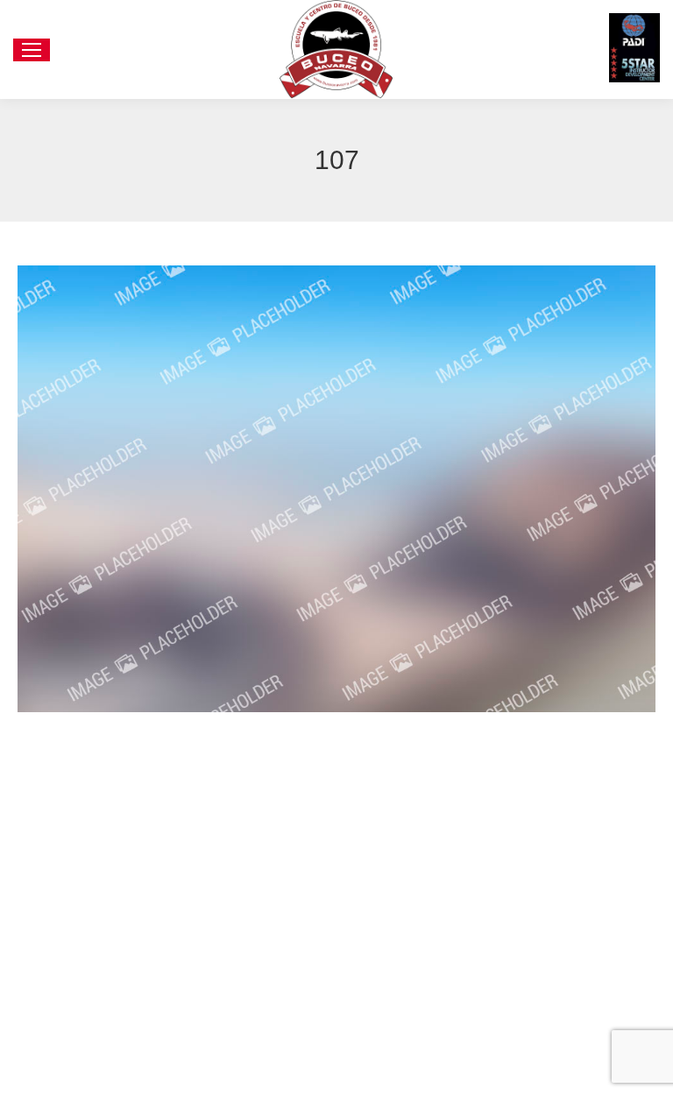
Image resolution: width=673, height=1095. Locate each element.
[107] (336, 488)
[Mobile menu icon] (31, 50)
